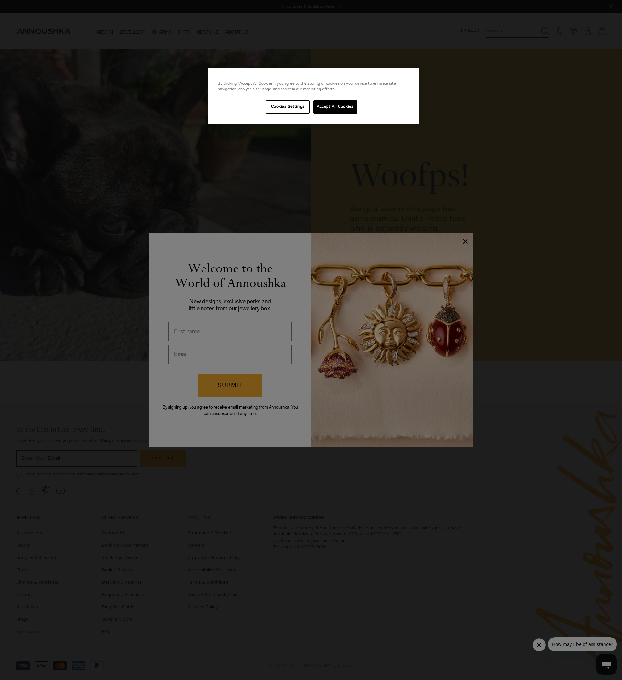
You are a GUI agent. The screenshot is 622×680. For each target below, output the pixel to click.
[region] (313, 96)
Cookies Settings (288, 107)
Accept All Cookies (335, 107)
